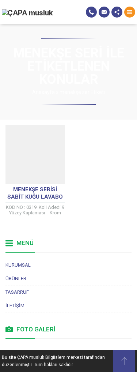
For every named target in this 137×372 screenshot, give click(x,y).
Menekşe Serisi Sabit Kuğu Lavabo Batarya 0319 (35, 196)
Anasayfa (43, 92)
